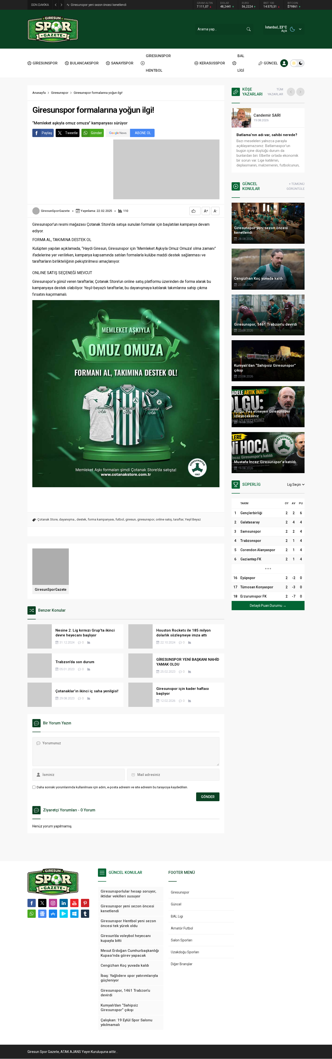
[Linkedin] (64, 903)
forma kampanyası (101, 519)
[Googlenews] (42, 914)
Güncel (176, 904)
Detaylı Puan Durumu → (268, 606)
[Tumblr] (85, 914)
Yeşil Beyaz (193, 519)
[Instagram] (53, 903)
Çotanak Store (47, 519)
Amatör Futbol (182, 928)
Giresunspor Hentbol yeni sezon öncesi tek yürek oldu (107, 5)
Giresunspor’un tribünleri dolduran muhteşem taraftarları (266, 137)
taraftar (178, 519)
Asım (263, 115)
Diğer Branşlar (181, 964)
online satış (164, 519)
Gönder (96, 133)
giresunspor (145, 519)
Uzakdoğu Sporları (185, 952)
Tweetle (71, 133)
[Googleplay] (64, 914)
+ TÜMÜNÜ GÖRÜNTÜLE (296, 186)
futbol (119, 519)
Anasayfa (39, 93)
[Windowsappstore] (74, 914)
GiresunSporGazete (55, 211)
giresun (130, 519)
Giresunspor (59, 93)
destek (81, 519)
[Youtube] (74, 903)
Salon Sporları (181, 940)
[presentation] (291, 92)
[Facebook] (31, 903)
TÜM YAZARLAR (275, 91)
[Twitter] (42, 903)
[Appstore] (53, 914)
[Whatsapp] (31, 914)
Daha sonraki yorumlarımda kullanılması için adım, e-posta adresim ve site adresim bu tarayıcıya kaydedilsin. (112, 787)
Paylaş (47, 133)
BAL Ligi (177, 916)
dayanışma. (67, 519)
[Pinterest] (85, 903)
